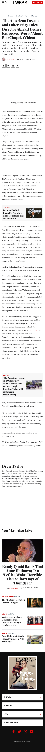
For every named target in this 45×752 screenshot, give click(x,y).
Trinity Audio (23, 103)
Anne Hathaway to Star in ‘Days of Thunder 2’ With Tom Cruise (13, 639)
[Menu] (4, 2)
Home (10, 16)
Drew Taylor (10, 59)
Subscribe (37, 2)
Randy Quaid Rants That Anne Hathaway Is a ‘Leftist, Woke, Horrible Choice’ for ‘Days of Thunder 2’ (22, 574)
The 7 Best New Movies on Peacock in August (13, 601)
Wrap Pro (8, 705)
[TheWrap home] (18, 2)
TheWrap (8, 697)
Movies (34, 16)
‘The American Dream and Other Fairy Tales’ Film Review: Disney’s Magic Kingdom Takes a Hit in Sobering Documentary (13, 386)
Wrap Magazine (11, 723)
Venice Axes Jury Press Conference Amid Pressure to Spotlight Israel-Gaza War (12, 621)
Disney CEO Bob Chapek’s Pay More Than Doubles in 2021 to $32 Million (13, 214)
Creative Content (22, 16)
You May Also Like (17, 530)
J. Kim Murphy (13, 588)
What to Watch (8, 597)
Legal (7, 714)
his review (33, 330)
